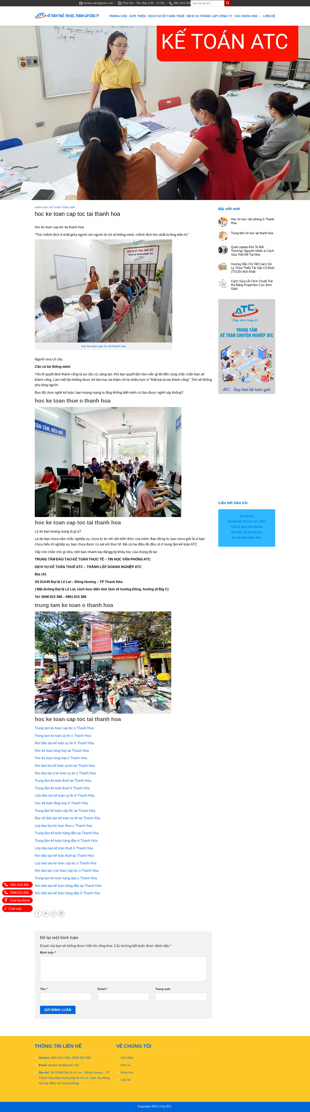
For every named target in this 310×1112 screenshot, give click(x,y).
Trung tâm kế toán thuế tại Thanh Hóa (63, 780)
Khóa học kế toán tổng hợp (55, 207)
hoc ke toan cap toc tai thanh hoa (103, 346)
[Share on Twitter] (45, 913)
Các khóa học (246, 16)
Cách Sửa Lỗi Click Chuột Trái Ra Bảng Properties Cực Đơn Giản (252, 284)
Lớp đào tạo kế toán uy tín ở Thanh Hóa (64, 795)
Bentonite (247, 516)
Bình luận (48, 952)
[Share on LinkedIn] (61, 913)
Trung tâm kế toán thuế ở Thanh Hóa (62, 788)
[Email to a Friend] (53, 913)
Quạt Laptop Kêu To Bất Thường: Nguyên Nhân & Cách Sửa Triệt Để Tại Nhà (252, 250)
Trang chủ (118, 16)
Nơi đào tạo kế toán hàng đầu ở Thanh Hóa (67, 893)
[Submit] (227, 3)
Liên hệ (269, 16)
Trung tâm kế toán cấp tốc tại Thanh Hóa (65, 811)
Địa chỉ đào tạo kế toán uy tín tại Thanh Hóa (67, 818)
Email (102, 989)
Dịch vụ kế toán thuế (166, 16)
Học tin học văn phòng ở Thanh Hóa (252, 221)
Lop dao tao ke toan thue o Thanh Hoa (63, 825)
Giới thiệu (137, 16)
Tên (43, 989)
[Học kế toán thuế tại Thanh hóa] (67, 16)
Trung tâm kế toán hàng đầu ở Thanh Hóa (66, 840)
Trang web (162, 989)
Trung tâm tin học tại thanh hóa (252, 233)
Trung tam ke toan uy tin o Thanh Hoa (63, 735)
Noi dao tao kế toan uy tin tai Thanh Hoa (65, 765)
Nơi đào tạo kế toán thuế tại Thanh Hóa (64, 855)
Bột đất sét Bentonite (246, 532)
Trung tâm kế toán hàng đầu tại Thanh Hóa (67, 833)
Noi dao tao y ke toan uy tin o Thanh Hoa (65, 773)
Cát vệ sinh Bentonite (247, 527)
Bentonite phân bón (246, 537)
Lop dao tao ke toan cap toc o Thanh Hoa (65, 863)
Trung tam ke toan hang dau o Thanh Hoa (66, 878)
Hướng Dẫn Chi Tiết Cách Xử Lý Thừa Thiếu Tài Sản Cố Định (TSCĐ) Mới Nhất (252, 267)
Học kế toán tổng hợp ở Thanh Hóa (61, 803)
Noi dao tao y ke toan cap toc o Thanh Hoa (66, 870)
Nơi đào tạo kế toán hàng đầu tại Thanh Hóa (68, 886)
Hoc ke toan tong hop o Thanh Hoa (61, 758)
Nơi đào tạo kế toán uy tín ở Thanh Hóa (64, 743)
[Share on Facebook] (38, 913)
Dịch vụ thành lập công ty (209, 16)
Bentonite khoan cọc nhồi (247, 521)
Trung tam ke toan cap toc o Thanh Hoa (64, 728)
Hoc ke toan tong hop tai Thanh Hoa (62, 750)
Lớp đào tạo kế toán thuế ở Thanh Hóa (64, 848)
